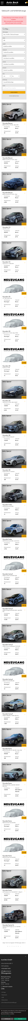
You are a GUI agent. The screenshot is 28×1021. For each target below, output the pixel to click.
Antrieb (4, 61)
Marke (4, 38)
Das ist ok (20, 1018)
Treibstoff (5, 50)
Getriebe (4, 56)
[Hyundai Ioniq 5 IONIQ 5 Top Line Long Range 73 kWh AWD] (14, 633)
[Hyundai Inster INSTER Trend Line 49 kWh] (14, 493)
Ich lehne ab (7, 1018)
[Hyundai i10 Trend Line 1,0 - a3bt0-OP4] (14, 250)
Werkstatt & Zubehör (7, 986)
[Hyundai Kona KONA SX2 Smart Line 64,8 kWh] (14, 809)
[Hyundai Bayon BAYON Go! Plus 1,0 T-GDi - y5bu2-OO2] (14, 112)
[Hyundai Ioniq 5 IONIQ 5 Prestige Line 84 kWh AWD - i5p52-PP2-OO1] (14, 597)
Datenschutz (5, 1000)
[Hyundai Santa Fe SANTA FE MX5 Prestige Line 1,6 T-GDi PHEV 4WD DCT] (14, 913)
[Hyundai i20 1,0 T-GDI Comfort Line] (14, 285)
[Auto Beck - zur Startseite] (12, 3)
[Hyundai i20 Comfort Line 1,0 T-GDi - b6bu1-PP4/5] (14, 320)
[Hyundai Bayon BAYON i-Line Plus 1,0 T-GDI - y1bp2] (14, 181)
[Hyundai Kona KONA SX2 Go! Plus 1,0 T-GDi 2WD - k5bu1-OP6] (14, 737)
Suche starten (14, 92)
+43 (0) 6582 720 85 (6, 968)
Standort (4, 67)
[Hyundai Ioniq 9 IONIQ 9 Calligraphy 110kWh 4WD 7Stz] (14, 702)
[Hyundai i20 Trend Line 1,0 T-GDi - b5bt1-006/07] (14, 389)
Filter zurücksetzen (14, 96)
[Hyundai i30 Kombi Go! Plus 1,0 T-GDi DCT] (14, 458)
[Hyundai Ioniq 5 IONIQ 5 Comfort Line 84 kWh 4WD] (14, 562)
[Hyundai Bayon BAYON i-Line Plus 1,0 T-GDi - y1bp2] (14, 146)
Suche (4, 85)
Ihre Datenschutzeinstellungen (9, 1002)
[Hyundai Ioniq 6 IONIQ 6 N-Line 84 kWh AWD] (14, 668)
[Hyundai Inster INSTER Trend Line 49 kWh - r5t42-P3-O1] (14, 528)
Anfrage (4, 992)
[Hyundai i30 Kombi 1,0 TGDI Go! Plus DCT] (14, 424)
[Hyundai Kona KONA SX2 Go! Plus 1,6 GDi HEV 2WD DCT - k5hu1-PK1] (14, 772)
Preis (4, 73)
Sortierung (5, 79)
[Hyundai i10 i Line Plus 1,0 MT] (14, 216)
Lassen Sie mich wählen (6, 1016)
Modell (4, 44)
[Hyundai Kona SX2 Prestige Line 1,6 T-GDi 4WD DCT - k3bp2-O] (14, 879)
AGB (3, 997)
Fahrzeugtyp (5, 32)
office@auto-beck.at (6, 971)
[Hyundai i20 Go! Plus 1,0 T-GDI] (14, 354)
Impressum (4, 994)
